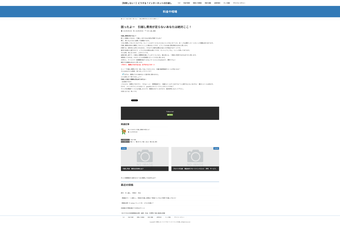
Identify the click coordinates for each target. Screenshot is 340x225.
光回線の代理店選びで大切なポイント (133, 208)
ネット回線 (168, 217)
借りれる (140, 142)
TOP (124, 217)
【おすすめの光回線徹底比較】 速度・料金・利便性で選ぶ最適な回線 (143, 213)
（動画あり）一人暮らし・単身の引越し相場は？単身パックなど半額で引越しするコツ (148, 198)
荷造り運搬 (150, 217)
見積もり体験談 (140, 217)
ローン (133, 142)
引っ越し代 (146, 142)
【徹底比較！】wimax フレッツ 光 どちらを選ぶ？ (137, 203)
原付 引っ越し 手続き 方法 (131, 193)
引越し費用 (154, 142)
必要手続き (159, 217)
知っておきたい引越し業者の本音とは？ (139, 129)
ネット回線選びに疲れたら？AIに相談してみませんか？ (138, 178)
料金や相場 (133, 139)
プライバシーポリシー (179, 217)
